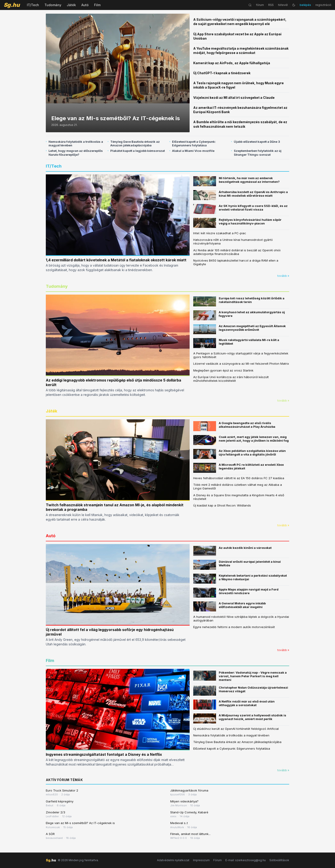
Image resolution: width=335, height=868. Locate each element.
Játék (71, 5)
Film (97, 5)
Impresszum (201, 860)
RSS (271, 5)
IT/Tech (33, 5)
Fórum (217, 860)
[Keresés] (250, 5)
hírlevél (283, 5)
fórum (260, 5)
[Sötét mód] (293, 5)
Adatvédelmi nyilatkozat (173, 860)
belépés (305, 5)
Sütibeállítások (279, 860)
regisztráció (323, 5)
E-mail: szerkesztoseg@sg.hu (245, 860)
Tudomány (52, 5)
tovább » (283, 275)
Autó (85, 5)
